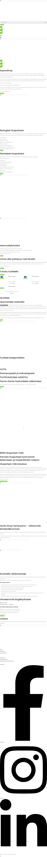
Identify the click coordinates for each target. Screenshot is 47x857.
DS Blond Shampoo (12, 281)
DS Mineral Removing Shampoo (12, 291)
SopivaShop (11, 604)
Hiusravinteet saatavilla (12, 301)
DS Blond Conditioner (35, 281)
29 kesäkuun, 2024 (3, 604)
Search (45, 22)
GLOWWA (5, 297)
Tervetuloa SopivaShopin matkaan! (9, 607)
